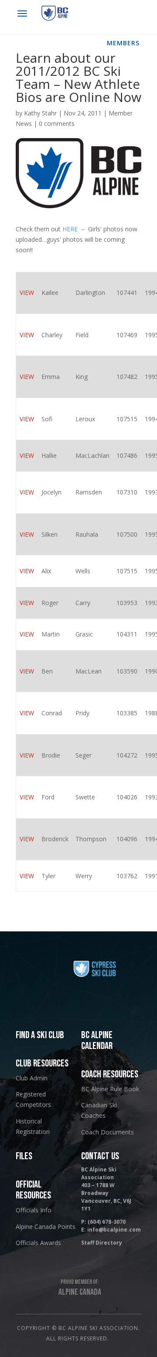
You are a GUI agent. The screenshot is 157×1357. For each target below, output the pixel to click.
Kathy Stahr (40, 113)
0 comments (57, 123)
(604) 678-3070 (107, 1221)
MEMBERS (123, 43)
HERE (70, 229)
